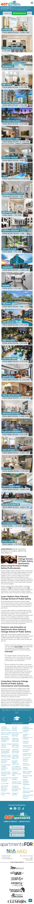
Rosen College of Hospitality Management (5, 751)
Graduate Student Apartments (15, 762)
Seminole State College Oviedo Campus (5, 773)
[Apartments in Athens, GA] (17, 890)
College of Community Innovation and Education (16, 788)
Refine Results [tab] (20, 13)
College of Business (15, 778)
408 (10, 588)
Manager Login (18, 831)
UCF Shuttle (4, 783)
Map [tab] (30, 13)
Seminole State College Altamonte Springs (5, 767)
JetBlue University (26, 768)
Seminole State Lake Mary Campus (5, 761)
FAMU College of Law (5, 794)
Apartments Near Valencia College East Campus (5, 739)
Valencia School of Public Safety (6, 756)
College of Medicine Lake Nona (16, 773)
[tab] (17, 719)
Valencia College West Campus (6, 733)
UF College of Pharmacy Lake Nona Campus (16, 768)
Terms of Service (10, 821)
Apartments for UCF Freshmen (27, 746)
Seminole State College (27, 776)
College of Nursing (15, 794)
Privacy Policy (24, 821)
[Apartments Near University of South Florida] (17, 884)
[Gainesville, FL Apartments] (17, 867)
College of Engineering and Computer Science (28, 729)
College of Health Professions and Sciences (27, 737)
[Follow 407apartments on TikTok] (23, 809)
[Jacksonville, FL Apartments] (17, 872)
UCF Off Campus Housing (14, 728)
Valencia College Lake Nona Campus (28, 796)
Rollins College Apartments (27, 772)
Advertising (18, 827)
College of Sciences (26, 742)
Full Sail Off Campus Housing (26, 759)
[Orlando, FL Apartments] (10, 3)
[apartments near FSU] (17, 878)
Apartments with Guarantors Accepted (6, 779)
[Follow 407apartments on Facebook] (15, 809)
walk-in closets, (18, 646)
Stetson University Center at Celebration (26, 782)
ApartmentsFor (5, 857)
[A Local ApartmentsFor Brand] (17, 844)
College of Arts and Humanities (16, 782)
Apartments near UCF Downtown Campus (4, 788)
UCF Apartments (26, 787)
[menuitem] (6, 729)
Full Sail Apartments (26, 764)
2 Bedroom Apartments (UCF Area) (15, 745)
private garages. (9, 651)
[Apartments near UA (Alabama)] (17, 895)
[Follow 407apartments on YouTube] (11, 809)
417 (29, 588)
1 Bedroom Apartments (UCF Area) (15, 740)
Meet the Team (18, 835)
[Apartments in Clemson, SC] (17, 901)
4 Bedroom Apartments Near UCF (15, 756)
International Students (26, 750)
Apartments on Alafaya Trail (27, 754)
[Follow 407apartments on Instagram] (19, 809)
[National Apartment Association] (11, 851)
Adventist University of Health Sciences (6, 728)
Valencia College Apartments (28, 791)
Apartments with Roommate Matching (17, 734)
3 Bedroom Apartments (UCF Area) (15, 751)
